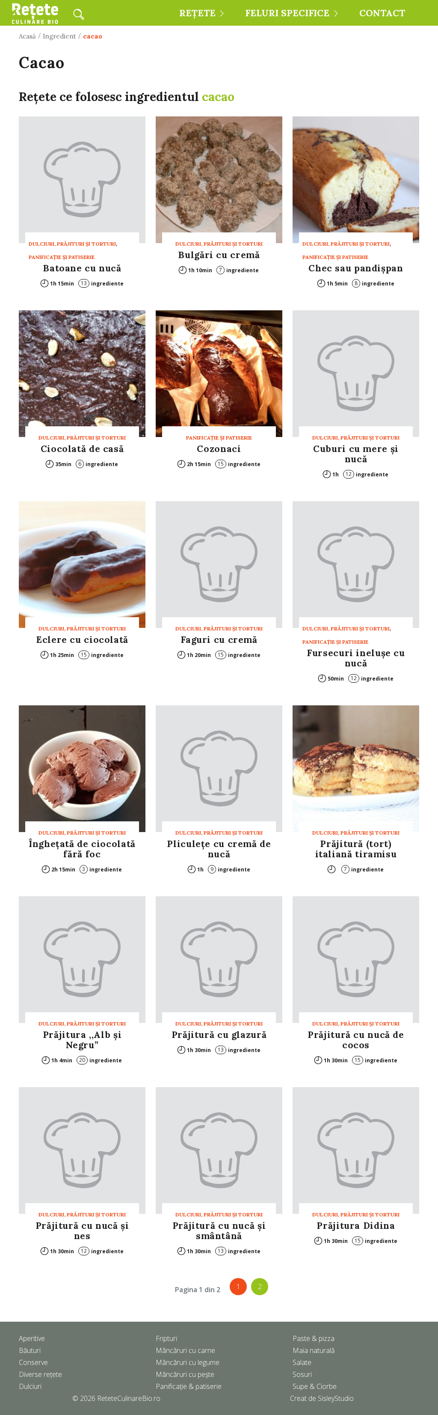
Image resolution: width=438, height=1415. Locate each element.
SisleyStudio (336, 1398)
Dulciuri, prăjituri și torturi (72, 244)
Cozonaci (219, 449)
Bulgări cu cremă (219, 255)
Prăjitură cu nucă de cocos (356, 1040)
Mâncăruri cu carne (185, 1350)
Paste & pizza (313, 1338)
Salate (302, 1362)
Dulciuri (30, 1386)
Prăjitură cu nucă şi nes (82, 1231)
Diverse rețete (40, 1374)
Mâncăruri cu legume (187, 1362)
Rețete (197, 13)
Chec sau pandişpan (355, 268)
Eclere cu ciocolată (82, 639)
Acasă (27, 36)
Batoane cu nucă (82, 268)
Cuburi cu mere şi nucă (356, 454)
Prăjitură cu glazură (219, 1034)
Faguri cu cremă (219, 639)
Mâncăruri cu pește (185, 1374)
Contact (382, 13)
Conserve (33, 1362)
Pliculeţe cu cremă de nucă (219, 849)
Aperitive (32, 1338)
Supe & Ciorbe (315, 1386)
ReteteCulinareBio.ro (128, 1398)
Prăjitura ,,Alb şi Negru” (82, 1040)
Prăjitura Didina (356, 1225)
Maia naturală (313, 1350)
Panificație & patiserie (189, 1386)
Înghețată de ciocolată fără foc (82, 849)
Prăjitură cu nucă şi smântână (219, 1231)
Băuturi (30, 1350)
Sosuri (302, 1374)
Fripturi (166, 1338)
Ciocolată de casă (82, 449)
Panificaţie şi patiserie (62, 257)
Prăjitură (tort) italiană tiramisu (356, 849)
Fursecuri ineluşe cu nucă (356, 658)
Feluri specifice (287, 13)
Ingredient (59, 36)
